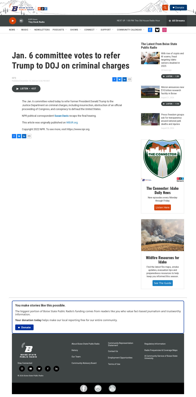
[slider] (25, 20)
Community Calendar (129, 30)
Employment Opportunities (120, 358)
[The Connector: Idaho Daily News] (162, 161)
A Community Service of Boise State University (160, 357)
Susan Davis (61, 115)
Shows (74, 30)
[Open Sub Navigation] (17, 30)
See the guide (162, 283)
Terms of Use (114, 364)
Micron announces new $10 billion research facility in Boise (172, 90)
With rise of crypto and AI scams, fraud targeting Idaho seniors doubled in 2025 (172, 59)
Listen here (162, 207)
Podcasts (58, 30)
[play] (12, 20)
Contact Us (113, 351)
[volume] (21, 21)
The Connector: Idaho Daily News (162, 190)
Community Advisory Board (84, 363)
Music (24, 30)
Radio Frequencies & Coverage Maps (160, 350)
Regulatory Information (155, 344)
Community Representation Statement (120, 344)
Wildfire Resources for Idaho (162, 260)
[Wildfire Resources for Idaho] (162, 235)
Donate (179, 7)
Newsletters (42, 30)
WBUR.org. (72, 122)
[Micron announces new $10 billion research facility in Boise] (150, 92)
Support (106, 30)
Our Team (76, 357)
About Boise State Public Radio (86, 344)
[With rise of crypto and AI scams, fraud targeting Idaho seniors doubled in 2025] (150, 58)
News (12, 30)
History (75, 350)
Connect (89, 30)
